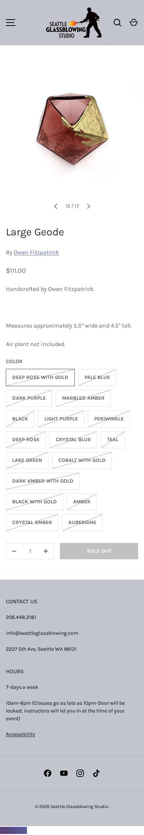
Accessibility (20, 734)
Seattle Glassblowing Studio (79, 806)
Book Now (13, 830)
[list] (72, 129)
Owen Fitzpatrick (36, 252)
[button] (134, 22)
